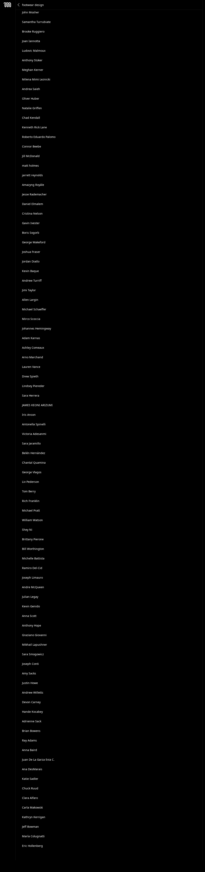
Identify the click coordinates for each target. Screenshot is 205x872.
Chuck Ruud (30, 788)
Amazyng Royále (33, 185)
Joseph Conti (30, 664)
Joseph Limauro (32, 577)
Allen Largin (30, 300)
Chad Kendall (31, 118)
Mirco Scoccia (31, 319)
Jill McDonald (31, 156)
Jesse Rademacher (34, 194)
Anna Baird (29, 750)
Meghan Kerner (32, 70)
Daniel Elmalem (32, 204)
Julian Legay (30, 597)
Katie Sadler (30, 779)
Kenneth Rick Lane (34, 127)
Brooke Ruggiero (33, 31)
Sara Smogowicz (33, 654)
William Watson (32, 520)
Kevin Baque (30, 271)
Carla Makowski (32, 807)
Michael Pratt (31, 510)
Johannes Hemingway (36, 328)
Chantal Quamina (34, 462)
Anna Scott (29, 616)
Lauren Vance (31, 367)
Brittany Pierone (33, 539)
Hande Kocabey (32, 712)
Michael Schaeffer (34, 309)
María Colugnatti (33, 836)
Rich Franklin (30, 501)
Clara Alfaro (30, 798)
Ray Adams (29, 740)
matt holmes (30, 165)
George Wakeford (33, 242)
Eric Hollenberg (32, 846)
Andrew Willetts (32, 692)
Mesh (7, 4)
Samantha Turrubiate (36, 22)
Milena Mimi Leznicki (36, 79)
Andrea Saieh (31, 89)
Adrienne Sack (31, 721)
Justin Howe (30, 683)
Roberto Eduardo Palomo (38, 137)
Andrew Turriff (32, 280)
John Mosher (30, 12)
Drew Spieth (30, 376)
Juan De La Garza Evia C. (38, 759)
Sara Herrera (30, 395)
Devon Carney (31, 702)
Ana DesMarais (32, 769)
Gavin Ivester (31, 223)
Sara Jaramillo (31, 443)
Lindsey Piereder (33, 386)
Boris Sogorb (30, 233)
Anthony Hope (31, 625)
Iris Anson (29, 415)
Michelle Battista (33, 558)
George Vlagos (31, 472)
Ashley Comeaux (33, 347)
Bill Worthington (33, 549)
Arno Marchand (32, 357)
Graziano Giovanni (34, 635)
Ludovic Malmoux (33, 50)
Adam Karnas (31, 338)
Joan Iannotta (31, 41)
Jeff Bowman (30, 826)
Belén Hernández (33, 453)
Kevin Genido (31, 606)
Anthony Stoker (32, 60)
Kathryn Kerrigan (33, 817)
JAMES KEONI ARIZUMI (37, 405)
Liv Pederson (30, 482)
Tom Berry (29, 491)
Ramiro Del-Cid (32, 568)
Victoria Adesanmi (34, 434)
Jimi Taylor (29, 290)
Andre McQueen (33, 587)
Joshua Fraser (31, 252)
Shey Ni (27, 530)
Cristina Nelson (32, 213)
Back (19, 5)
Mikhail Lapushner (34, 644)
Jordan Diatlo (30, 261)
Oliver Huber (30, 98)
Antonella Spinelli (34, 424)
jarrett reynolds (32, 175)
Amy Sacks (29, 673)
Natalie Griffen (32, 108)
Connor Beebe (31, 146)
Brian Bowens (31, 731)
